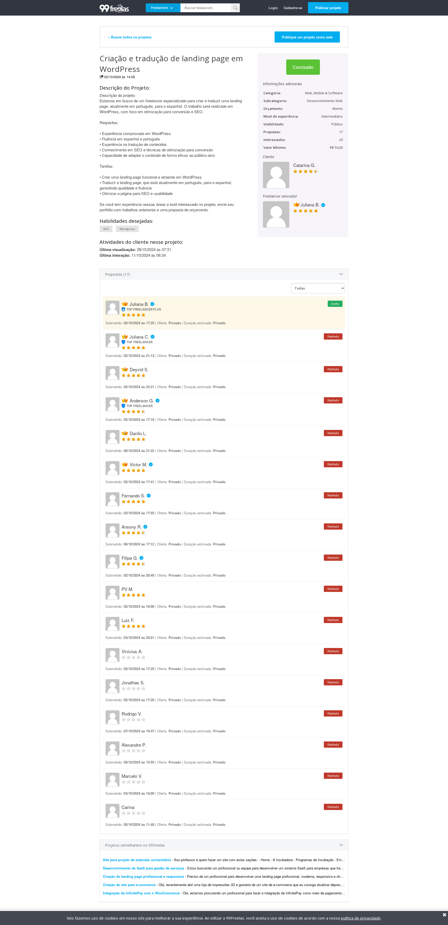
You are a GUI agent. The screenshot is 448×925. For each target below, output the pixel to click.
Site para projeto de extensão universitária (137, 859)
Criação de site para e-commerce (129, 884)
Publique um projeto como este (307, 37)
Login (273, 7)
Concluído (303, 67)
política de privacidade (361, 918)
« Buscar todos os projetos (129, 37)
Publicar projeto (328, 7)
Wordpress (127, 229)
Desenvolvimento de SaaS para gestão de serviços (143, 868)
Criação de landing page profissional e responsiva (143, 876)
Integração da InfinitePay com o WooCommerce (141, 892)
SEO (106, 229)
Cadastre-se (293, 7)
